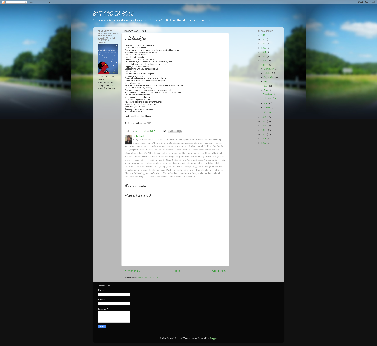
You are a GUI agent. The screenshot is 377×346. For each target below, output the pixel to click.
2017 (264, 52)
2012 (264, 121)
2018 (264, 48)
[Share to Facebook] (178, 131)
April (266, 103)
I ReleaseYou (269, 98)
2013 (264, 117)
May (266, 90)
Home (176, 271)
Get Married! (269, 94)
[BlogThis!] (172, 131)
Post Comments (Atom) (148, 278)
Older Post (219, 271)
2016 (264, 57)
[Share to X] (175, 131)
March (267, 108)
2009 (264, 134)
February (268, 112)
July (266, 82)
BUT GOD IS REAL (113, 14)
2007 (264, 143)
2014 (264, 65)
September (269, 77)
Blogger (213, 338)
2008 (264, 139)
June (266, 86)
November (269, 69)
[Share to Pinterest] (180, 131)
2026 (264, 35)
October (268, 73)
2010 (264, 130)
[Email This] (169, 131)
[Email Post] (164, 131)
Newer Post (132, 271)
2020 (264, 39)
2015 (264, 61)
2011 (264, 126)
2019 (264, 44)
